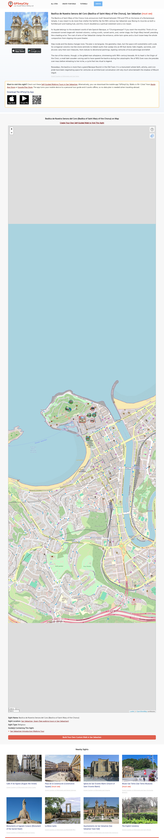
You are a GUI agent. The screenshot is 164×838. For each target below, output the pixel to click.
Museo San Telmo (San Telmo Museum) (137, 783)
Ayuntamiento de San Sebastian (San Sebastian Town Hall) (98, 827)
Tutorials (83, 4)
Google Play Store (25, 87)
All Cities (54, 4)
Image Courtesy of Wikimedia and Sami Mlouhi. (136, 830)
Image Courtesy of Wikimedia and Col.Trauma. (20, 833)
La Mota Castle (51, 826)
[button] (82, 419)
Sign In (98, 4)
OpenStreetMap (142, 711)
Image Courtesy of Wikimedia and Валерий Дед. (60, 830)
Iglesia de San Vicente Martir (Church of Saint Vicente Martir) (99, 785)
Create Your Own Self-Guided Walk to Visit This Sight (82, 123)
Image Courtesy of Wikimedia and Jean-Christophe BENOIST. (137, 791)
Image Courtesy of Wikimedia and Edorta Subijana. (60, 790)
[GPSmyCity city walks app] (21, 4)
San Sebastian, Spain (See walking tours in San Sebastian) (45, 721)
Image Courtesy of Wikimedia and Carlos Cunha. (21, 787)
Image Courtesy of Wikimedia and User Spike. (65, 76)
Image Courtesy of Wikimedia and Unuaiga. (97, 790)
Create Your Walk (69, 4)
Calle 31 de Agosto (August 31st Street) (21, 783)
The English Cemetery (130, 826)
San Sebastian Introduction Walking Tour (27, 731)
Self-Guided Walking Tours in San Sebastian (59, 84)
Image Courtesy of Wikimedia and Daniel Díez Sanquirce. (101, 833)
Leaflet (132, 711)
